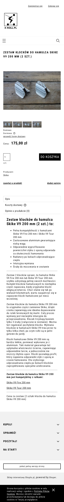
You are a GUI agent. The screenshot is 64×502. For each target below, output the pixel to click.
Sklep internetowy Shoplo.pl (21, 477)
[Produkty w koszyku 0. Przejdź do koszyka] (58, 16)
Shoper (52, 477)
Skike (6, 175)
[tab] (32, 199)
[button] (4, 40)
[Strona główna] (10, 20)
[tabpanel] (32, 312)
